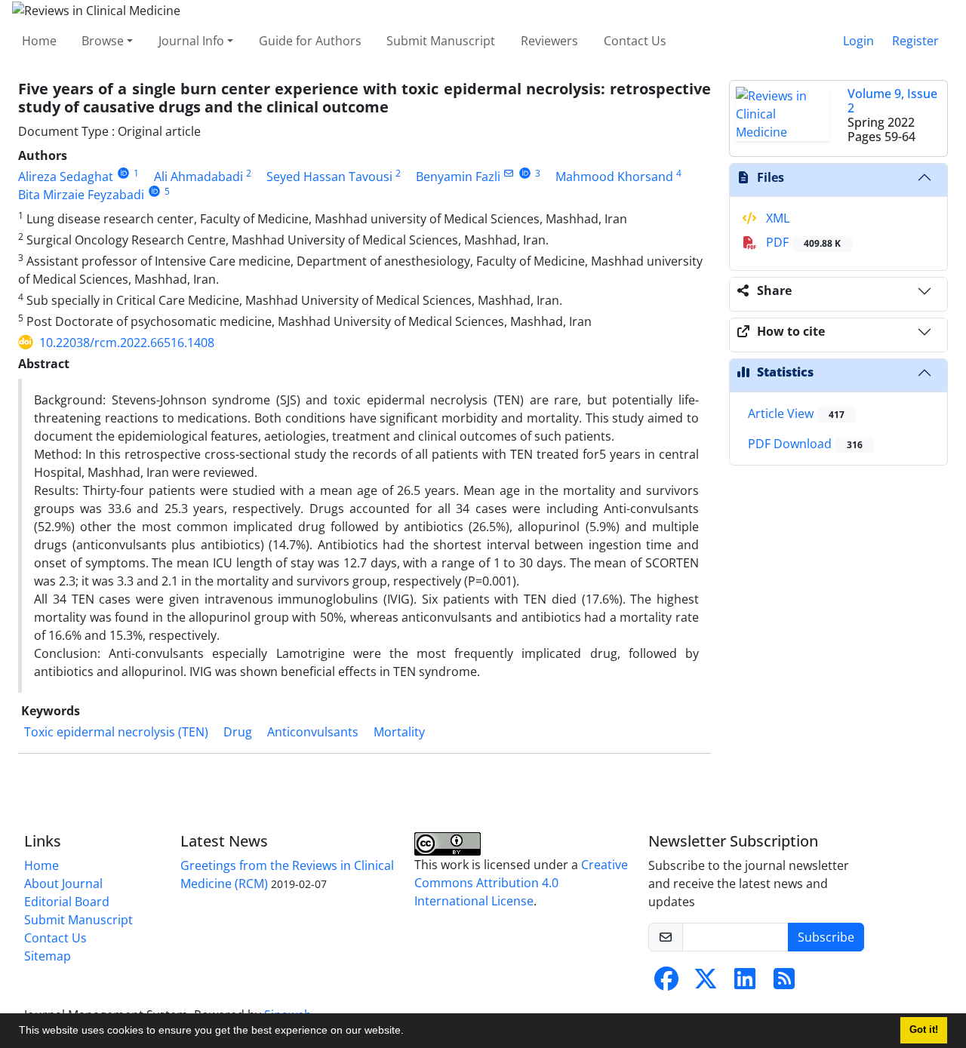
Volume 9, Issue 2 (892, 100)
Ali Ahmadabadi (198, 176)
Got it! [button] (923, 1030)
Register (915, 40)
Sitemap (47, 956)
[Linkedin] (745, 983)
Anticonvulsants (312, 732)
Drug (237, 732)
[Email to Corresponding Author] (509, 173)
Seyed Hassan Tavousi (329, 176)
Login (858, 40)
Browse (103, 40)
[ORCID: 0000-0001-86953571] (154, 191)
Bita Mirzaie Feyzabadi (81, 194)
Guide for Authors (310, 40)
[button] (409, 1032)
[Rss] (784, 983)
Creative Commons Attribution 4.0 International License (521, 882)
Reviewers (549, 40)
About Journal (63, 883)
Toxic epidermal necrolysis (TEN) (116, 732)
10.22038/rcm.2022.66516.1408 (126, 342)
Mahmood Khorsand (614, 176)
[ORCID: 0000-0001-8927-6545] (123, 173)
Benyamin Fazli (458, 176)
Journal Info (191, 40)
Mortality (399, 732)
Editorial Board (66, 901)
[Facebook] (666, 983)
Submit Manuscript (440, 40)
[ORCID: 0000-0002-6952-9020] (525, 173)
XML (776, 218)
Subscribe (826, 937)
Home (39, 40)
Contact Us (635, 40)
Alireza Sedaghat (65, 176)
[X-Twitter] (706, 983)
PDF (802, 242)
